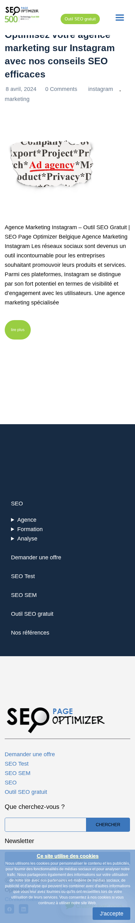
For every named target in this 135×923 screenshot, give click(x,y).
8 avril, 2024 (22, 89)
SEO (17, 503)
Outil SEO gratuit (80, 19)
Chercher (108, 824)
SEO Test (23, 576)
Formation (30, 529)
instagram (100, 89)
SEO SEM (24, 595)
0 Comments (62, 89)
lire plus (17, 330)
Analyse (27, 538)
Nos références (30, 633)
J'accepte (111, 913)
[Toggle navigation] (120, 17)
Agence (26, 520)
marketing (17, 99)
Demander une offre (36, 557)
